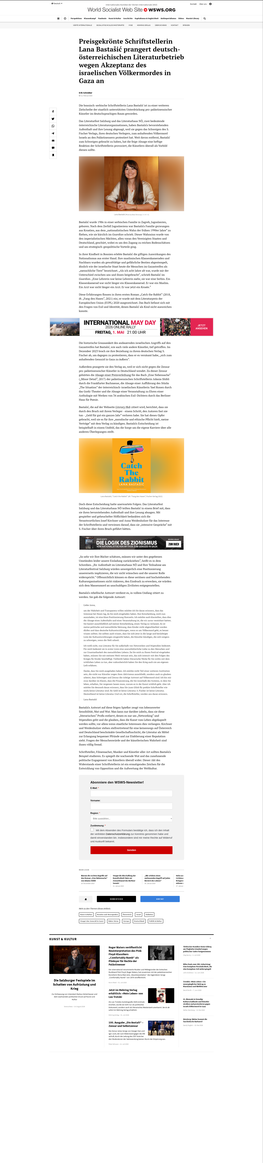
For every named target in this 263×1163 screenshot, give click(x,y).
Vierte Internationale (82, 25)
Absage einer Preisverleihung (113, 375)
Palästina (149, 914)
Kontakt (193, 4)
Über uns (203, 4)
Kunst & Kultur (86, 914)
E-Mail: (93, 788)
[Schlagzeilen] (65, 19)
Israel (138, 914)
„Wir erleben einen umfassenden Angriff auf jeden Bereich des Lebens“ (157, 878)
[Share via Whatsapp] (53, 126)
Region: (94, 813)
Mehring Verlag (143, 25)
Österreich (127, 914)
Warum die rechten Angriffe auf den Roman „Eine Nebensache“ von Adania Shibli (94, 878)
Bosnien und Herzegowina (107, 914)
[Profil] (210, 4)
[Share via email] (53, 140)
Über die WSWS (161, 25)
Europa (126, 921)
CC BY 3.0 (145, 215)
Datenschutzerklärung (118, 834)
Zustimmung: (97, 826)
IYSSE (131, 25)
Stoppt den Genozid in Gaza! (92, 921)
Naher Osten (113, 921)
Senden (131, 850)
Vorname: (95, 801)
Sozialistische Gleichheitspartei (110, 25)
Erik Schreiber (85, 92)
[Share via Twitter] (53, 118)
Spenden (186, 25)
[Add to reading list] (53, 155)
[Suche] (204, 19)
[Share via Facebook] (53, 111)
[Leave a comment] (53, 147)
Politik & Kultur (155, 921)
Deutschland (139, 921)
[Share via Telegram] (53, 133)
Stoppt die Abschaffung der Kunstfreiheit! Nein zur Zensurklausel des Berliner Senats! (124, 879)
